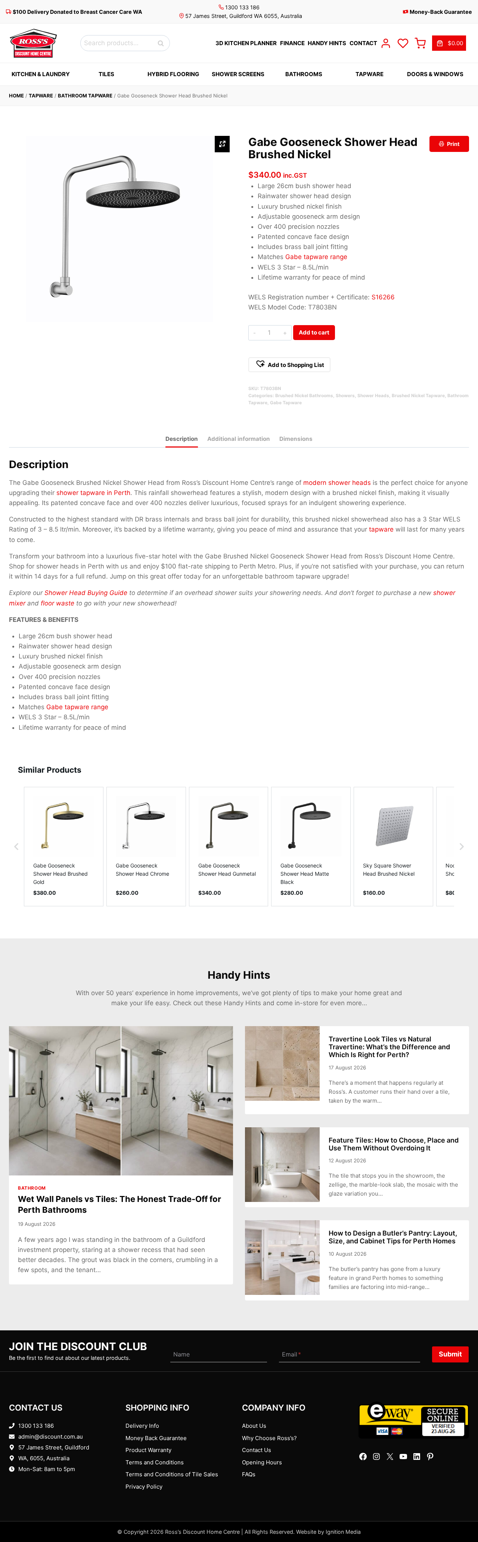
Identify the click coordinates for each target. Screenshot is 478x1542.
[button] (289, 364)
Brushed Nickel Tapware (418, 395)
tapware (381, 529)
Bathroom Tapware (85, 96)
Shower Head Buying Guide (85, 592)
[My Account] (385, 43)
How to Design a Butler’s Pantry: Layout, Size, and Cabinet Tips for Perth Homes (393, 1237)
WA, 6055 (30, 1458)
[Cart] (420, 43)
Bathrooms (303, 74)
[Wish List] (403, 43)
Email (291, 1354)
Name (181, 1354)
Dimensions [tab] (296, 438)
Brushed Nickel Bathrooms (304, 395)
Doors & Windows (435, 74)
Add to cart (314, 332)
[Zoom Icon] (222, 144)
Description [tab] (181, 438)
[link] (449, 43)
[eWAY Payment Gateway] (413, 1420)
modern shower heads (337, 482)
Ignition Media (343, 1532)
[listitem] (63, 846)
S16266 (383, 297)
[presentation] (121, 1100)
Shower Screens (238, 74)
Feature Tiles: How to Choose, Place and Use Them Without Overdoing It (394, 1144)
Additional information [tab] (238, 438)
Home (16, 96)
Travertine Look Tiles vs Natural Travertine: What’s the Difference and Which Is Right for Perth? (389, 1047)
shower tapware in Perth (93, 492)
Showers (345, 395)
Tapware (370, 74)
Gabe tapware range (316, 257)
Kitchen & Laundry (41, 74)
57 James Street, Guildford (53, 1447)
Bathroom (32, 1188)
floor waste (57, 603)
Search (163, 43)
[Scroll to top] (460, 1513)
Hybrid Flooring (173, 74)
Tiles (106, 74)
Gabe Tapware (286, 402)
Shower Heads (373, 395)
